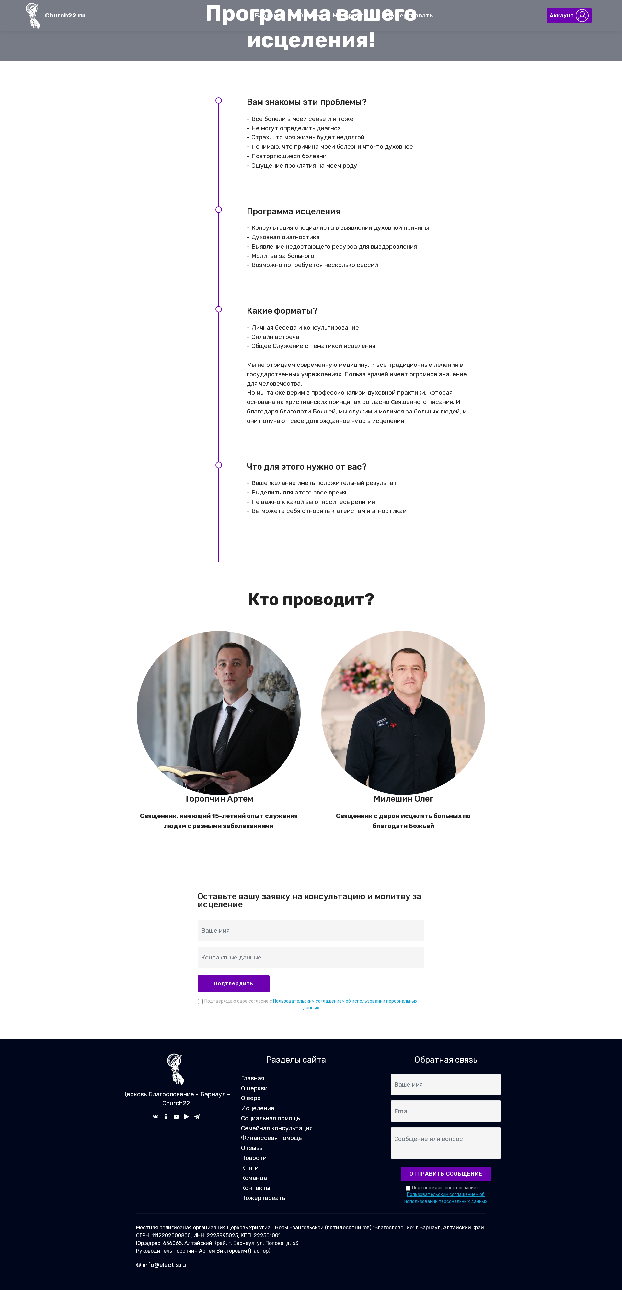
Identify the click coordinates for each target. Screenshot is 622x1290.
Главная (252, 1078)
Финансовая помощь (271, 1138)
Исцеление (257, 1108)
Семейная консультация (277, 1128)
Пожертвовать (409, 15)
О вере (251, 1098)
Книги (250, 1167)
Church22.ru (65, 15)
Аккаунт (563, 15)
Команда (254, 1177)
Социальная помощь (270, 1118)
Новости (254, 1158)
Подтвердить (233, 984)
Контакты (255, 1187)
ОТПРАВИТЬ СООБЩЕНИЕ (445, 1174)
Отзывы (252, 1148)
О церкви (254, 1088)
